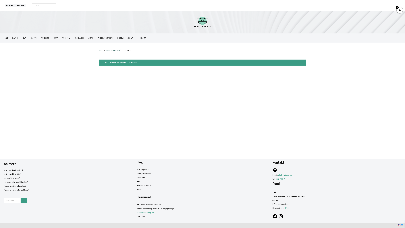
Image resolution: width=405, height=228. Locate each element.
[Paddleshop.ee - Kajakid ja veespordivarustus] (202, 22)
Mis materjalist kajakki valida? (16, 182)
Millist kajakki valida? (12, 174)
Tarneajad (141, 178)
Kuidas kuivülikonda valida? (15, 186)
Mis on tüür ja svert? (12, 178)
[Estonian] (402, 225)
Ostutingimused (143, 170)
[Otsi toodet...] (24, 200)
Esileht (101, 50)
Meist (139, 189)
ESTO (139, 181)
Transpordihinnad (144, 174)
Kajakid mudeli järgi (113, 50)
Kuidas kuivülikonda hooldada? (16, 190)
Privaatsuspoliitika (144, 185)
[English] (399, 225)
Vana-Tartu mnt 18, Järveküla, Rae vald (288, 196)
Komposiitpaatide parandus (149, 205)
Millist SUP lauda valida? (13, 170)
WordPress (21, 225)
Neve (4, 225)
